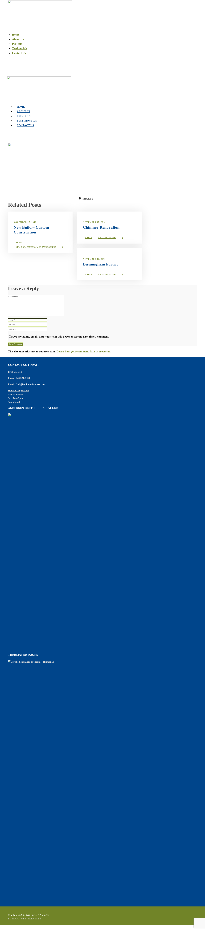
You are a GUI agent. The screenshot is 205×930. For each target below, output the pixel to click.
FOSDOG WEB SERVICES (24, 918)
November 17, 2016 (25, 222)
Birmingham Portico (101, 264)
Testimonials (19, 48)
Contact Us (19, 53)
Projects (17, 43)
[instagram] (11, 72)
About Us (18, 39)
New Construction (26, 247)
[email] (8, 72)
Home (15, 34)
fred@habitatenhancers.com (30, 384)
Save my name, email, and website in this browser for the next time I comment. (60, 336)
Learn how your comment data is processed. (84, 351)
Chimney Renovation (101, 227)
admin (19, 242)
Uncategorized (47, 247)
